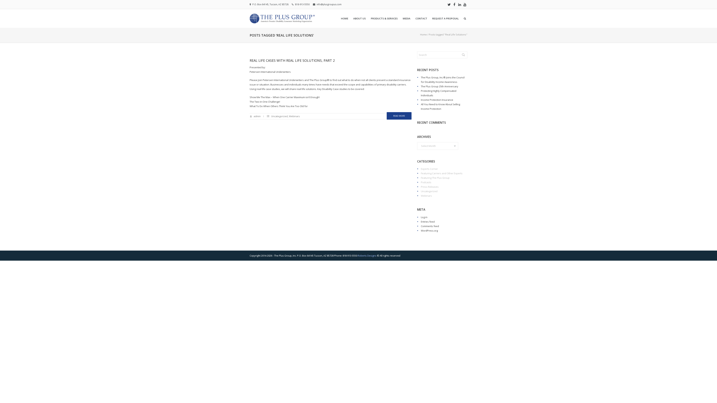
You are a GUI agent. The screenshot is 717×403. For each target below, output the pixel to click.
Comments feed (430, 226)
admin (257, 116)
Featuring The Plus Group (435, 177)
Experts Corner (429, 169)
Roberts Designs (367, 255)
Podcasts (426, 182)
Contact (421, 18)
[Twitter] (449, 4)
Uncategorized (279, 116)
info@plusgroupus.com (329, 4)
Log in (424, 217)
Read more (399, 115)
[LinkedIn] (459, 4)
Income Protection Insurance (437, 99)
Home (344, 18)
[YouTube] (465, 4)
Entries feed (428, 221)
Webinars (294, 116)
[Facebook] (454, 4)
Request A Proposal (445, 18)
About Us (359, 18)
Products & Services (384, 18)
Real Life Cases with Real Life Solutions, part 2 (292, 60)
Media (406, 18)
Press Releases (430, 186)
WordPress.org (429, 230)
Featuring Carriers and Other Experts (442, 173)
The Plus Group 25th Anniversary (439, 86)
